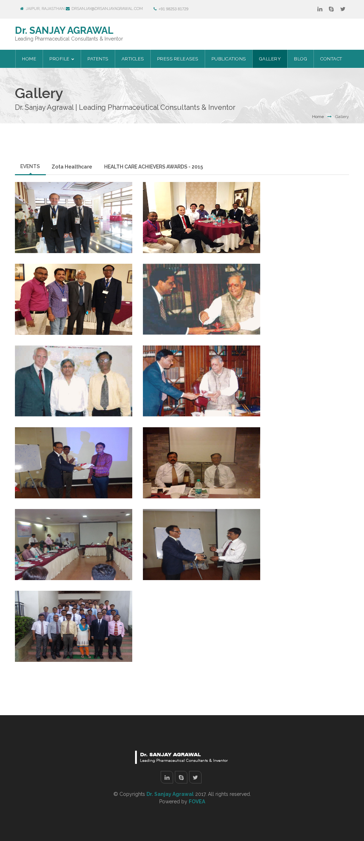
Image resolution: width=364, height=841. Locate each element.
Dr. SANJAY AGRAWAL (64, 30)
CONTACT (331, 58)
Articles (133, 58)
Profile (59, 58)
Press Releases (177, 58)
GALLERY (270, 58)
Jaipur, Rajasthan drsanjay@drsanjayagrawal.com (84, 8)
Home (29, 58)
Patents (97, 58)
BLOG (300, 58)
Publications (229, 58)
